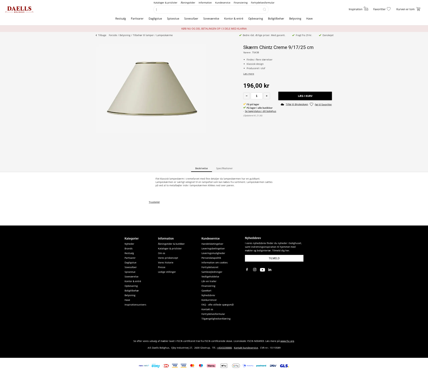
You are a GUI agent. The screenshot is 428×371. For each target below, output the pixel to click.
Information (205, 2)
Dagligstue (155, 18)
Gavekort (206, 290)
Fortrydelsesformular (263, 2)
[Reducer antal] (246, 96)
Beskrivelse (201, 168)
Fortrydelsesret (209, 267)
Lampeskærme (164, 35)
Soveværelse (211, 18)
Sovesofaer (191, 18)
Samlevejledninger (211, 271)
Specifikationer (224, 168)
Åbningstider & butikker (171, 243)
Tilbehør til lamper (143, 35)
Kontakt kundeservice (246, 347)
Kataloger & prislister (165, 2)
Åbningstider (188, 2)
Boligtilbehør (276, 18)
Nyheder (129, 243)
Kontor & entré (233, 18)
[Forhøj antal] (266, 96)
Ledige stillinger (167, 271)
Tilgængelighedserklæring (216, 318)
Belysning (295, 18)
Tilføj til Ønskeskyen (297, 104)
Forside (113, 35)
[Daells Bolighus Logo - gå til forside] (19, 9)
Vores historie (165, 262)
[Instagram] (254, 269)
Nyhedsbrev (208, 295)
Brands (129, 248)
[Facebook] (247, 269)
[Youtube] (262, 269)
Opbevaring (255, 18)
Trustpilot (154, 202)
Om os (161, 253)
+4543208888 (224, 347)
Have (309, 18)
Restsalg (120, 18)
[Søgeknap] (264, 9)
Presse (161, 267)
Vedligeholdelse (210, 276)
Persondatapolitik (211, 257)
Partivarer (137, 18)
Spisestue (173, 18)
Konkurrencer (209, 300)
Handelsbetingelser (212, 243)
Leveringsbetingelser (213, 248)
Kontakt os (207, 309)
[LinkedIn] (270, 269)
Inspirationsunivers (135, 304)
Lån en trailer (209, 281)
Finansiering (241, 2)
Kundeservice (222, 2)
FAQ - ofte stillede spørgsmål (217, 304)
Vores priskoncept (168, 257)
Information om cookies (214, 262)
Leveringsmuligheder (213, 253)
